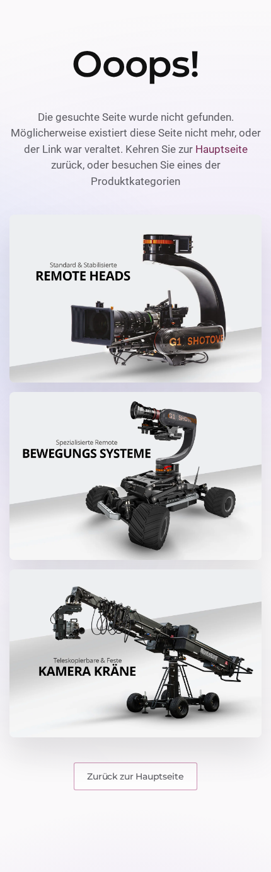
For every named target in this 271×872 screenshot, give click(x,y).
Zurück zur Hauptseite (135, 776)
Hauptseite (221, 149)
